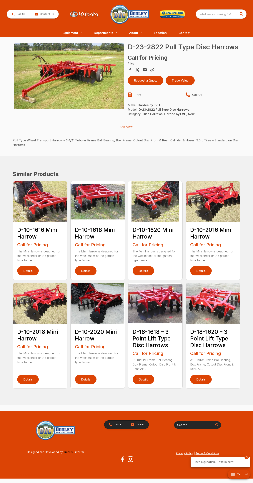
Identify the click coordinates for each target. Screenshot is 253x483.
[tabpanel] (69, 76)
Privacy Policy (184, 453)
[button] (18, 14)
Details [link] (28, 271)
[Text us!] (239, 475)
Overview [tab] (126, 126)
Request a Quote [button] (145, 80)
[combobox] (221, 14)
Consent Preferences (26, 475)
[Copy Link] (152, 70)
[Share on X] (137, 70)
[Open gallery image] (69, 76)
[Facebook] (122, 459)
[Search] (217, 425)
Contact (184, 33)
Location (160, 33)
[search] (241, 14)
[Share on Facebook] (130, 70)
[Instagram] (130, 459)
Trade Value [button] (180, 80)
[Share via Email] (145, 70)
